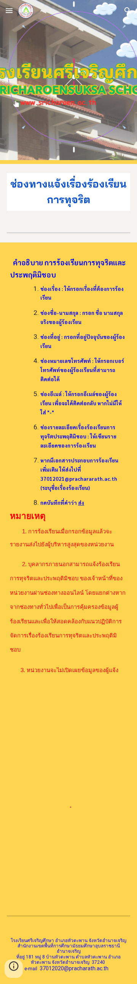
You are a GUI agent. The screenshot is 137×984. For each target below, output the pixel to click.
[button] (9, 10)
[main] (68, 192)
